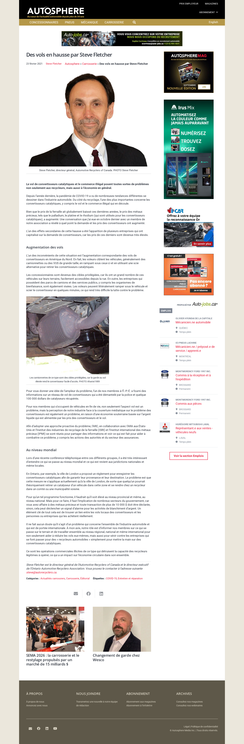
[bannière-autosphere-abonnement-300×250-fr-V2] (189, 294)
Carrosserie (89, 63)
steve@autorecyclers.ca (41, 572)
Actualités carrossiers (53, 578)
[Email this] (76, 593)
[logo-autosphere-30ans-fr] (55, 12)
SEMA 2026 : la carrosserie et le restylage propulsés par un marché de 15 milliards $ (52, 659)
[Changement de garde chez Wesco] (122, 629)
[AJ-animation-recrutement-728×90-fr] (122, 45)
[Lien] (189, 305)
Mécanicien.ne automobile (193, 322)
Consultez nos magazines (189, 701)
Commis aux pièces (189, 403)
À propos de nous (35, 701)
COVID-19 (111, 578)
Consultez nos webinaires (189, 705)
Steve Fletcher (54, 63)
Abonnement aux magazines (141, 701)
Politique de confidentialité (204, 726)
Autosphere (72, 63)
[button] (217, 12)
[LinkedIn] (47, 728)
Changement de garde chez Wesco (116, 657)
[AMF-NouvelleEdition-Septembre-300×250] (189, 92)
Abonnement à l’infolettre (139, 705)
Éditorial (85, 578)
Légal (186, 726)
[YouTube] (55, 728)
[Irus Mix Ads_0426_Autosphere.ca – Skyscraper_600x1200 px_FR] (189, 198)
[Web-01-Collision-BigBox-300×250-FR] (189, 246)
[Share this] (88, 593)
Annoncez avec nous (36, 705)
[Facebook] (39, 728)
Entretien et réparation (130, 578)
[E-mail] (30, 728)
